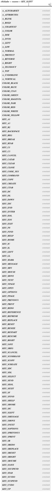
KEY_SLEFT (27, 1)
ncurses (15, 1)
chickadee (5, 1)
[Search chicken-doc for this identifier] (49, 5)
